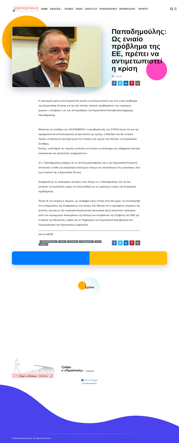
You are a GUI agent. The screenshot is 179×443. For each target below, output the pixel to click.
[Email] (137, 83)
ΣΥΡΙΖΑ (43, 244)
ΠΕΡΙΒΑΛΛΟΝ (127, 9)
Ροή (98, 242)
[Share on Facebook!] (114, 83)
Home (44, 9)
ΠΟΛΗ (79, 9)
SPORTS (143, 9)
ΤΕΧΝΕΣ (69, 9)
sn (113, 76)
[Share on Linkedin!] (125, 83)
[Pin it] (131, 83)
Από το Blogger (90, 380)
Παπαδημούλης (86, 242)
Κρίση (62, 242)
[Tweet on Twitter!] (120, 83)
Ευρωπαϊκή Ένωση (48, 242)
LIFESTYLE (91, 9)
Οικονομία (72, 242)
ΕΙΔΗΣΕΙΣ (55, 9)
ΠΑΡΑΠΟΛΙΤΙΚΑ (108, 9)
